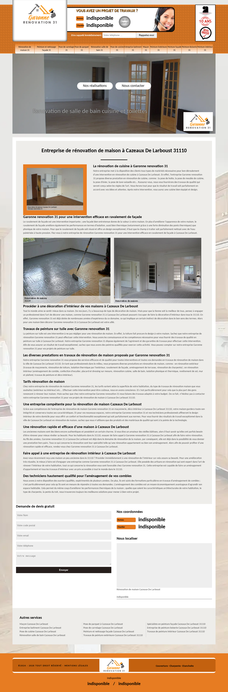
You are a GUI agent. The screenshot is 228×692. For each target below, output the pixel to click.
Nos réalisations (95, 86)
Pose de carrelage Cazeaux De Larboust (103, 628)
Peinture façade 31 (174, 48)
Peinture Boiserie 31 (189, 48)
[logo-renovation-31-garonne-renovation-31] (114, 665)
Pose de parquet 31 (82, 48)
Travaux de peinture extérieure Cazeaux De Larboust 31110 (113, 635)
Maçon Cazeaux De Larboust (34, 624)
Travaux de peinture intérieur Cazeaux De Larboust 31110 (176, 631)
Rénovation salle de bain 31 (99, 48)
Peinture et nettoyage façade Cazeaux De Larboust (108, 631)
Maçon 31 (146, 48)
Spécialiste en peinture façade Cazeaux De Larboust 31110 (176, 624)
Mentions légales (76, 666)
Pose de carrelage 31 (66, 48)
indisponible (99, 18)
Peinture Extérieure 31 (158, 48)
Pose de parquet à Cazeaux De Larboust (103, 624)
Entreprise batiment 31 (133, 48)
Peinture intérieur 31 (205, 48)
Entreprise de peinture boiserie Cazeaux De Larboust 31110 (176, 628)
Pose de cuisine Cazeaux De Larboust (38, 631)
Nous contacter (133, 86)
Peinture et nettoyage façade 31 (46, 48)
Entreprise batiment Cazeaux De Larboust (40, 628)
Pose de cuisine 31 (117, 48)
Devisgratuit (125, 21)
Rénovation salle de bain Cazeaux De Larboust (42, 635)
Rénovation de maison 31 (25, 48)
